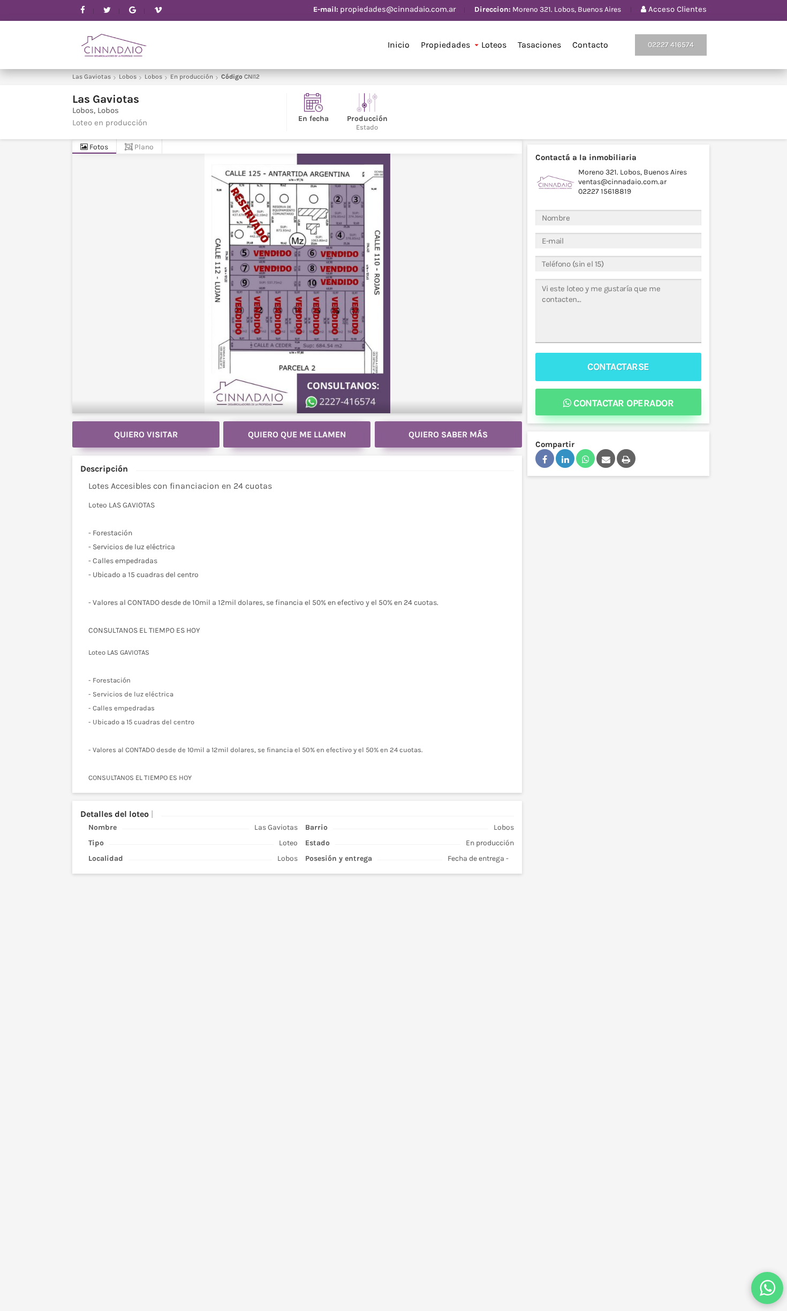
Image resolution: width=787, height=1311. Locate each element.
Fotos (98, 147)
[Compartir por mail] (605, 458)
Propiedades (445, 45)
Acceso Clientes (676, 9)
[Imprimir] (626, 458)
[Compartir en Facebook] (544, 458)
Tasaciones (539, 45)
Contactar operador (622, 403)
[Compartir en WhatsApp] (585, 458)
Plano (143, 147)
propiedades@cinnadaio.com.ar (398, 9)
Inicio (399, 45)
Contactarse (618, 367)
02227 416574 (671, 44)
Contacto (590, 45)
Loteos (493, 45)
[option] (297, 283)
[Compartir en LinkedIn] (565, 458)
